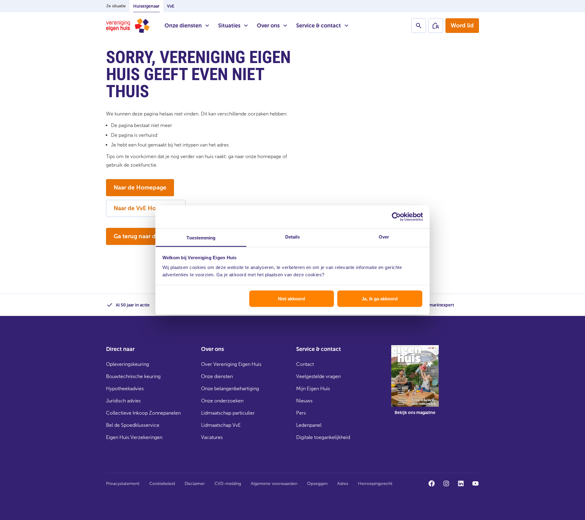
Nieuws (304, 401)
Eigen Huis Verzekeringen (134, 437)
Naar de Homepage (140, 187)
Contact (305, 364)
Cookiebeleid (162, 483)
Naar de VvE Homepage (146, 208)
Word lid (462, 25)
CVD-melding (227, 483)
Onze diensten (183, 25)
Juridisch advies (123, 401)
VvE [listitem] (170, 6)
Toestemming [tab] (200, 237)
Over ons (268, 25)
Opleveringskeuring (127, 364)
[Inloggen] (435, 25)
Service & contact (318, 25)
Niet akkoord (291, 298)
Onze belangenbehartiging (230, 388)
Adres (342, 483)
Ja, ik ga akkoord (380, 298)
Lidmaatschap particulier (228, 413)
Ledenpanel (308, 425)
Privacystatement (123, 483)
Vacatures (212, 437)
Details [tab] (292, 236)
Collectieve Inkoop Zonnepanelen (143, 413)
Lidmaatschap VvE (221, 425)
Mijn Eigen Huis (313, 388)
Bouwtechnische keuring (133, 376)
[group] (415, 384)
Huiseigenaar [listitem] (146, 6)
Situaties (229, 25)
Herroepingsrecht (375, 483)
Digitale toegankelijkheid (323, 437)
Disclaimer (195, 483)
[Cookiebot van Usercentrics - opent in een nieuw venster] (396, 216)
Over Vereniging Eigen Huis (231, 364)
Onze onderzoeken (222, 401)
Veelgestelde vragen (318, 376)
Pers (301, 413)
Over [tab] (384, 236)
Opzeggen (317, 483)
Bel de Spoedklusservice (132, 425)
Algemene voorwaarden (274, 483)
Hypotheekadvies (125, 388)
